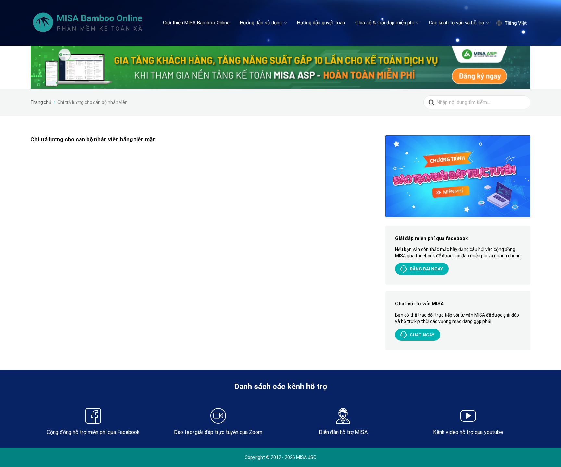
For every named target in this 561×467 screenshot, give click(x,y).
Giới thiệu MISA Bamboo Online (196, 23)
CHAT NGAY (422, 334)
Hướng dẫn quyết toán (321, 23)
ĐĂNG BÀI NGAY (426, 268)
